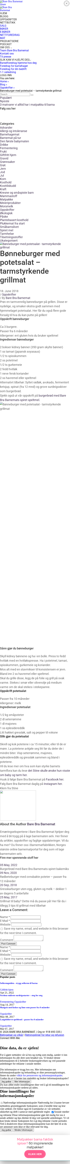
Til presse (5, 56)
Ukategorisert (9, 240)
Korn (3, 179)
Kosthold (5, 182)
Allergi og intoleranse (13, 131)
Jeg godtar (6, 1081)
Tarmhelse (7, 233)
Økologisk (6, 213)
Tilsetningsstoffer (11, 237)
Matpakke (6, 199)
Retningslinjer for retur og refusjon (44, 1035)
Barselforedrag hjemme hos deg (18, 62)
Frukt (3, 151)
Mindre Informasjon (23, 1130)
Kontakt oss (7, 53)
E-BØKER (5, 31)
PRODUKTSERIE (9, 41)
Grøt (3, 165)
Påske (4, 216)
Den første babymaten (14, 141)
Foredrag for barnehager (14, 65)
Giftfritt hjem (8, 155)
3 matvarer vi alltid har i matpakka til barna (27, 104)
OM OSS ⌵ (6, 47)
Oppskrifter (7, 209)
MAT (2, 38)
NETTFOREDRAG (10, 35)
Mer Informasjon (22, 1081)
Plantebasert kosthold (14, 220)
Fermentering (9, 148)
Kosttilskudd (8, 185)
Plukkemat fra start (12, 223)
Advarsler (6, 127)
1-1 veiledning (8, 72)
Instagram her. (53, 784)
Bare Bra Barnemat (18, 298)
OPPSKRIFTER (8, 19)
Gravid (4, 158)
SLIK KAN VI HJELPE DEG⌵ (15, 59)
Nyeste (4, 101)
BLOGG (4, 16)
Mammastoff (8, 196)
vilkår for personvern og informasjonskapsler (39, 1075)
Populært (6, 97)
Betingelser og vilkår (11, 1035)
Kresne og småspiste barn (17, 192)
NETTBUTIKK (7, 22)
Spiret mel (6, 230)
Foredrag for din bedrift (13, 69)
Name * (5, 917)
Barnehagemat (9, 134)
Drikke (4, 144)
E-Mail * (5, 920)
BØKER (4, 28)
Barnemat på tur (10, 138)
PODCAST (6, 44)
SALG (3, 25)
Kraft (3, 189)
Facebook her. (55, 779)
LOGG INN (6, 75)
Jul (2, 175)
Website (5, 924)
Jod (2, 172)
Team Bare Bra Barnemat (14, 50)
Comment (6, 940)
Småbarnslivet (9, 227)
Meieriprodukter (10, 203)
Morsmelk (6, 206)
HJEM (3, 13)
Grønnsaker (7, 161)
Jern (3, 168)
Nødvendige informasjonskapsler (20, 1102)
